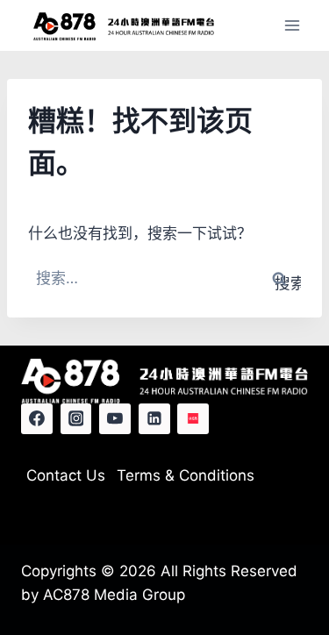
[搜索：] (164, 278)
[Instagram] (76, 419)
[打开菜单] (291, 25)
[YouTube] (115, 419)
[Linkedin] (154, 419)
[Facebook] (37, 419)
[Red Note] (193, 419)
